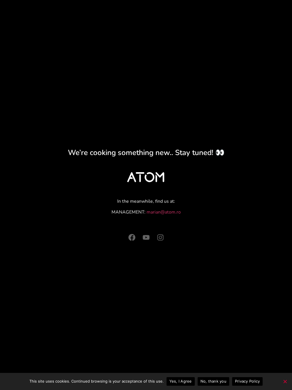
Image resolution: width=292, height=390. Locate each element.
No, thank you (213, 381)
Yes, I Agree (180, 381)
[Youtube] (146, 237)
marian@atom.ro (164, 212)
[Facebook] (131, 237)
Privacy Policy (247, 381)
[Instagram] (160, 237)
